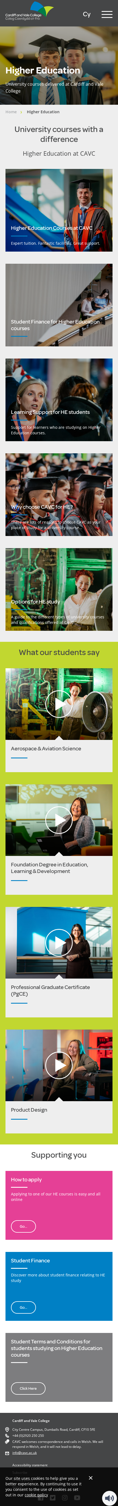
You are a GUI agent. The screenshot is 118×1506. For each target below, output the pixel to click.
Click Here (28, 1388)
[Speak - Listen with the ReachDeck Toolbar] (109, 1498)
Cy (87, 14)
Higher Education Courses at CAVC (51, 228)
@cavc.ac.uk (27, 1452)
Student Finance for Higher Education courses (55, 325)
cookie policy (36, 1494)
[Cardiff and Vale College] (29, 22)
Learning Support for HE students (50, 412)
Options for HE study (35, 602)
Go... (23, 1226)
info (15, 1452)
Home (11, 111)
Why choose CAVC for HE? (42, 507)
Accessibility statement (29, 1465)
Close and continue (91, 1478)
